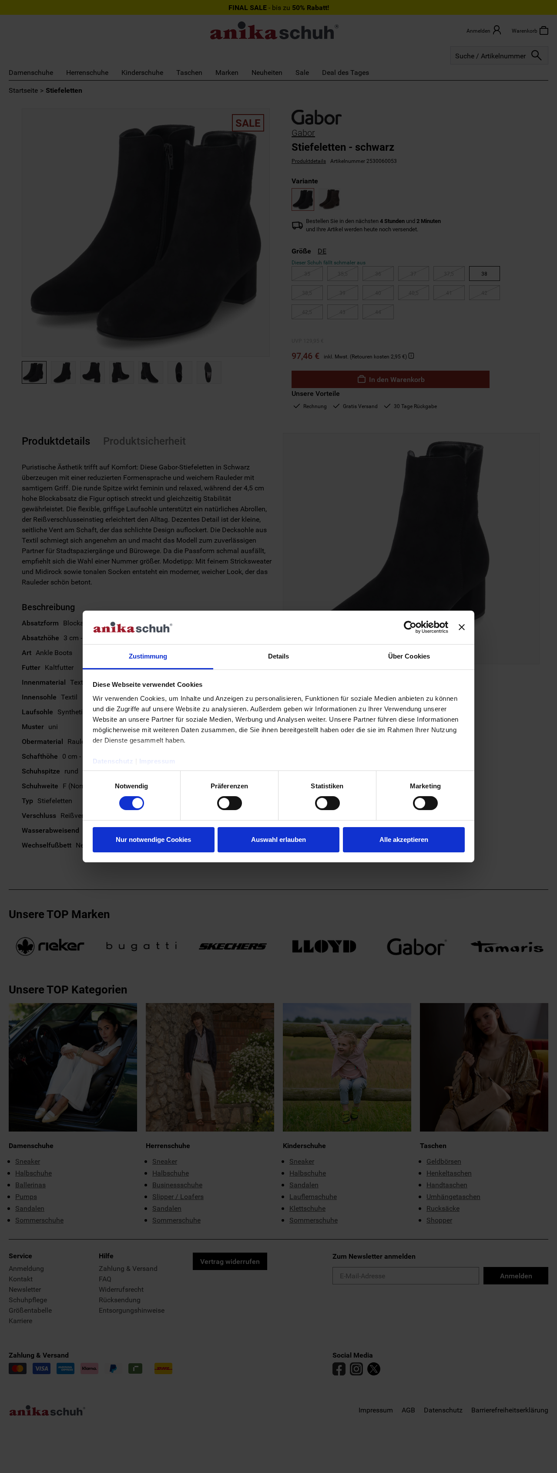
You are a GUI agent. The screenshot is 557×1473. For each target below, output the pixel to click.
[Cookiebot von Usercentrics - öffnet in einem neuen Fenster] (410, 627)
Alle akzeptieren (403, 839)
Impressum (157, 761)
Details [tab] (278, 656)
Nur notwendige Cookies (153, 839)
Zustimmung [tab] (148, 656)
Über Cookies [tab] (409, 656)
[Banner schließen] (462, 627)
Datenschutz (113, 761)
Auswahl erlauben (278, 839)
